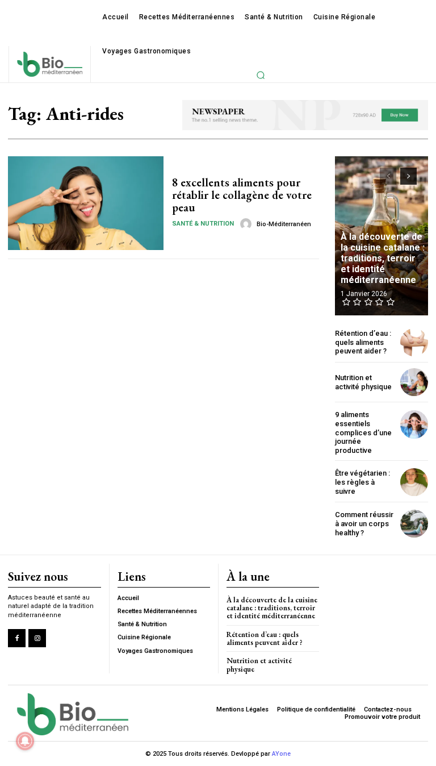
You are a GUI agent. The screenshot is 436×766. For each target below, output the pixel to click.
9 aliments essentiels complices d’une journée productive (363, 432)
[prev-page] (388, 176)
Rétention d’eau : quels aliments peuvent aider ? (363, 342)
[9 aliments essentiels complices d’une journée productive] (414, 424)
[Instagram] (37, 638)
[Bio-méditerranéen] (49, 64)
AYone (281, 753)
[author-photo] (247, 224)
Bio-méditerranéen (284, 224)
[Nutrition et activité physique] (414, 382)
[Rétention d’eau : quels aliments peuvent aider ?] (414, 342)
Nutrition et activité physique (363, 382)
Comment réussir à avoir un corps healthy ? (364, 523)
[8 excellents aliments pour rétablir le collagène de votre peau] (86, 202)
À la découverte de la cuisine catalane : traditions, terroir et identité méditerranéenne (383, 258)
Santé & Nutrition (203, 223)
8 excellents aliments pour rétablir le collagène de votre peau (242, 195)
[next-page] (408, 176)
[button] (260, 75)
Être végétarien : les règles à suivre (362, 482)
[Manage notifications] (25, 741)
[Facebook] (17, 638)
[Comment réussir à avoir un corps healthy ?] (414, 524)
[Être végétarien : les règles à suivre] (414, 482)
